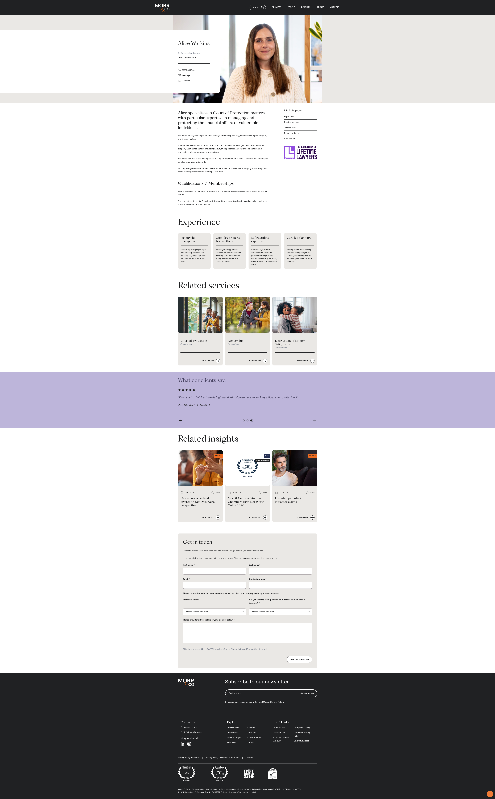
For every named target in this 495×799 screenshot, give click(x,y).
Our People (232, 733)
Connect (186, 81)
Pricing (251, 742)
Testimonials (290, 128)
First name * (189, 565)
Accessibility (279, 733)
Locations (252, 733)
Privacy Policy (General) (188, 758)
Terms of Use (261, 702)
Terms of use (279, 728)
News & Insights (234, 737)
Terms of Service (254, 649)
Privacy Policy (237, 649)
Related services (291, 122)
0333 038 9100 (190, 728)
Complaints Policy (302, 728)
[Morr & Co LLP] (162, 7)
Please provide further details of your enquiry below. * (208, 620)
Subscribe (305, 693)
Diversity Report (301, 741)
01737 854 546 (188, 70)
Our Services (233, 728)
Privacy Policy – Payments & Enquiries (222, 758)
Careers (251, 728)
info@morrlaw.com (193, 732)
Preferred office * (191, 600)
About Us (231, 742)
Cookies (249, 758)
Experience (289, 117)
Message (186, 75)
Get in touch (289, 139)
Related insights (291, 133)
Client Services (254, 737)
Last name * (254, 565)
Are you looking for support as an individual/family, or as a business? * (277, 601)
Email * (186, 579)
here (276, 558)
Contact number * (257, 579)
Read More (208, 361)
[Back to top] (490, 794)
